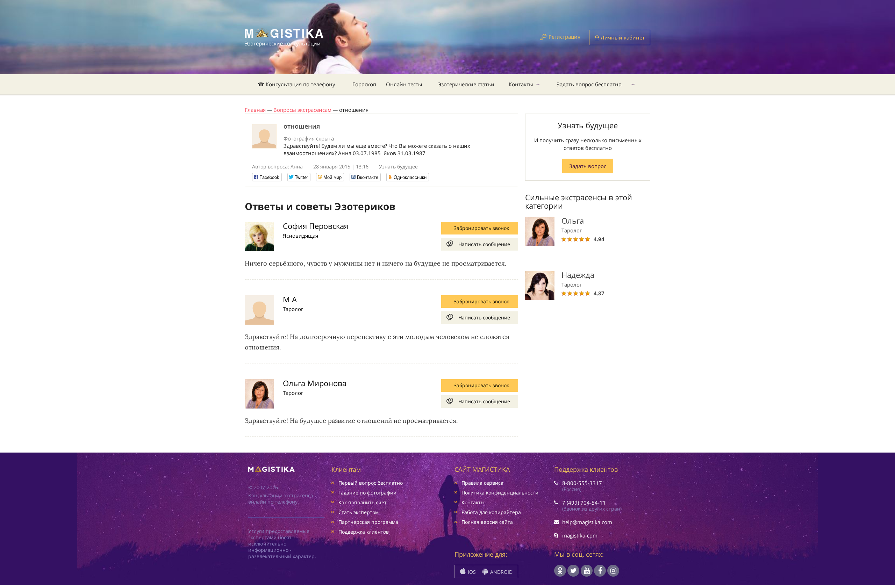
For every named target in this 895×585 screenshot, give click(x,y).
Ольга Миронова (314, 383)
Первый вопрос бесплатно (370, 482)
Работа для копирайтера (491, 512)
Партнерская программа (368, 522)
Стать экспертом (358, 512)
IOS (471, 572)
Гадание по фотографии (367, 492)
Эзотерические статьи (466, 84)
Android (501, 572)
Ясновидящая (300, 235)
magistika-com (579, 535)
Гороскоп (364, 84)
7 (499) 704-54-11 (584, 502)
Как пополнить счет (362, 502)
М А (290, 299)
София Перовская (315, 226)
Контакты (521, 84)
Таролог (293, 308)
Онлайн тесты (404, 84)
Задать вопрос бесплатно (589, 84)
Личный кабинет (622, 37)
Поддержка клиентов (363, 531)
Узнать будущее (398, 166)
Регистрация (564, 36)
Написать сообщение (484, 244)
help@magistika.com (587, 522)
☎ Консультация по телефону (296, 84)
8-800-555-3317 (582, 482)
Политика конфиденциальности (499, 492)
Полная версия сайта (487, 522)
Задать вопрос (587, 165)
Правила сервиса (482, 482)
